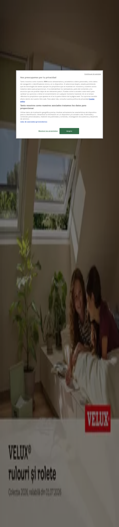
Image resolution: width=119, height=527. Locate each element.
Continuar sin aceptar (92, 74)
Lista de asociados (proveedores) (33, 122)
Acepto (69, 131)
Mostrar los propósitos (48, 131)
